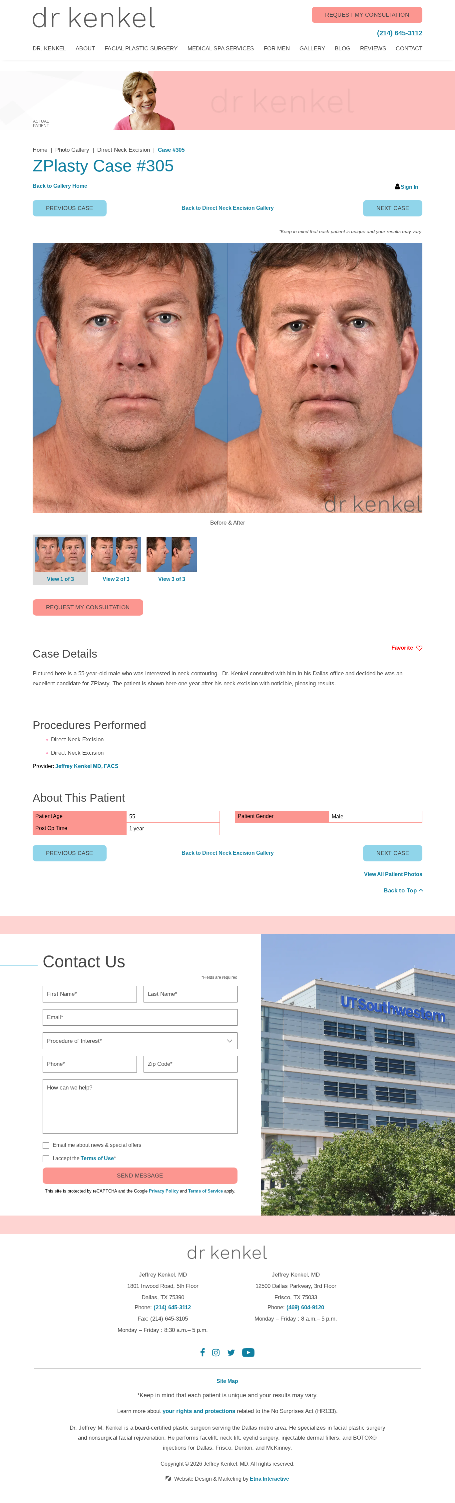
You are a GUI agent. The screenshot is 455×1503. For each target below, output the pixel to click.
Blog (342, 48)
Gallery (312, 48)
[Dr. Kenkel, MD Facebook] (203, 1355)
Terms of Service (205, 1191)
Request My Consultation (367, 15)
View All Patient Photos (393, 874)
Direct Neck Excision (123, 150)
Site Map (227, 1381)
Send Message (140, 1176)
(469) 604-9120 (305, 1307)
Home (40, 150)
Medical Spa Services (221, 48)
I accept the (61, 1159)
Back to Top (400, 890)
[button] (70, 208)
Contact (409, 48)
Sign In (409, 187)
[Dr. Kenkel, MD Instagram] (216, 1355)
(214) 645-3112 (172, 1307)
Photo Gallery (72, 150)
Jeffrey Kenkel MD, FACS (87, 766)
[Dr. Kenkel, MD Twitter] (231, 1355)
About (85, 48)
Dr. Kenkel (49, 48)
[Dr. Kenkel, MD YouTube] (248, 1355)
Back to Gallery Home (60, 186)
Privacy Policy (164, 1191)
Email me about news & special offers (97, 1145)
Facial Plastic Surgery (141, 48)
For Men (277, 48)
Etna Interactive (269, 1479)
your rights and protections (199, 1411)
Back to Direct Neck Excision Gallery (228, 208)
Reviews (373, 48)
